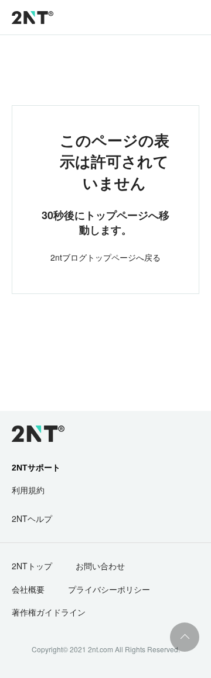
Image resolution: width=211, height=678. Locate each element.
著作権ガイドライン (49, 612)
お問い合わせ (100, 566)
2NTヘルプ (32, 518)
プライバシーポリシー (109, 589)
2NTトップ (32, 566)
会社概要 (28, 589)
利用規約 (28, 490)
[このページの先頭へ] (184, 637)
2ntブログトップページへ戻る (105, 257)
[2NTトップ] (32, 17)
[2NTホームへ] (32, 434)
